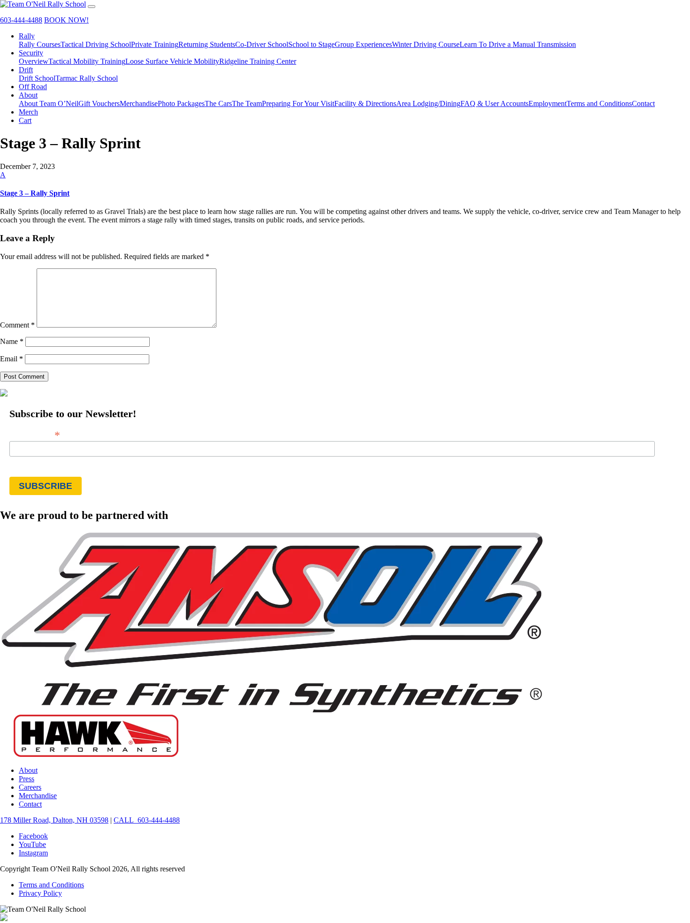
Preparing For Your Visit (298, 103)
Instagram (33, 853)
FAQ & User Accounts (494, 103)
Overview (33, 61)
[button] (345, 184)
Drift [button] (26, 70)
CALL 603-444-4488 (147, 820)
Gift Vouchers (99, 103)
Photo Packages (181, 103)
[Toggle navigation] (91, 6)
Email (11, 359)
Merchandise (139, 103)
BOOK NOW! (66, 20)
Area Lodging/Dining (428, 103)
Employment (548, 103)
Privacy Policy (40, 893)
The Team (247, 103)
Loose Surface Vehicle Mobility (172, 61)
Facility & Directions (365, 103)
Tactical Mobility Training (86, 61)
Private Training (154, 44)
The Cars (218, 103)
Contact (643, 103)
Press (26, 779)
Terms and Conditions (599, 103)
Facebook (33, 836)
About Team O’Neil (48, 103)
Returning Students (206, 44)
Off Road (33, 87)
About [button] (28, 95)
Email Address (34, 434)
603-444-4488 (21, 20)
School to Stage (311, 44)
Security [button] (31, 53)
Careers (30, 787)
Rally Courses (40, 44)
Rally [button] (27, 36)
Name (11, 341)
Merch (28, 112)
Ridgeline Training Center (257, 61)
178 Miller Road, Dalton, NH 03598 (54, 820)
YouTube (32, 844)
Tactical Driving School (96, 44)
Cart (25, 120)
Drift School (37, 78)
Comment (17, 325)
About (28, 770)
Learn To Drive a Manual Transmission (518, 44)
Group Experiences (363, 44)
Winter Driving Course (426, 44)
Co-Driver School (261, 44)
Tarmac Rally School (86, 78)
